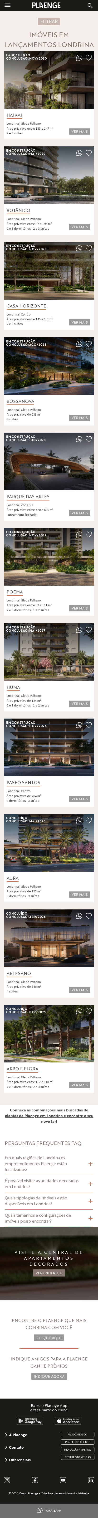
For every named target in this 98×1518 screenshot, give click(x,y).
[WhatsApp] (79, 59)
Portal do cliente (77, 1442)
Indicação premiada (77, 1450)
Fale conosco (77, 1434)
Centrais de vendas (78, 1457)
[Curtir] (89, 59)
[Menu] (7, 5)
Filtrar (49, 21)
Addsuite (83, 1493)
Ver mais (80, 131)
